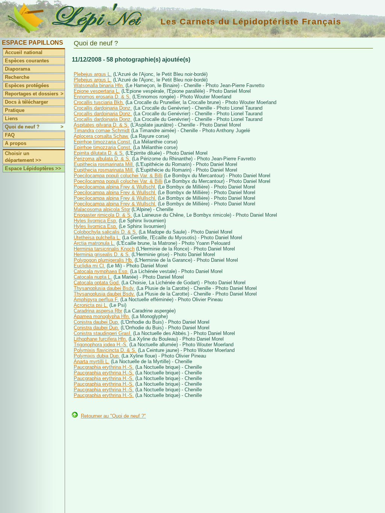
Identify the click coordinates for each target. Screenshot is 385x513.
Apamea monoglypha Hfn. (102, 316)
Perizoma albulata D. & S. (102, 158)
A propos (15, 143)
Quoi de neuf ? (34, 127)
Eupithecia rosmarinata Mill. (104, 164)
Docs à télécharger (26, 102)
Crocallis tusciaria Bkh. (99, 102)
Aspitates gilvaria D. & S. (101, 125)
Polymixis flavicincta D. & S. (105, 350)
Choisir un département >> (23, 157)
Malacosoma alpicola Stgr (102, 209)
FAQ (10, 135)
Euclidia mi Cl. (89, 266)
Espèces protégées (27, 85)
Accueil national (23, 52)
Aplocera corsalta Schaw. (101, 136)
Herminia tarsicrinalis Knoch (104, 249)
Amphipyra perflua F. (96, 299)
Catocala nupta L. (93, 277)
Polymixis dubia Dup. (97, 356)
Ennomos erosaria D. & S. (102, 97)
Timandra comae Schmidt (102, 130)
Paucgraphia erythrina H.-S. (104, 367)
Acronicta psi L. (91, 305)
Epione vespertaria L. (97, 91)
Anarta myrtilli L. (91, 361)
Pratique (14, 110)
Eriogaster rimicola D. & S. (103, 215)
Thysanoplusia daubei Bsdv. (104, 288)
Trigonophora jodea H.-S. (101, 344)
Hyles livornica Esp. (95, 220)
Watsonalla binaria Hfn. (99, 85)
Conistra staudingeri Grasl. (103, 333)
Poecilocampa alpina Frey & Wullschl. (115, 187)
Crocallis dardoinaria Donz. (103, 108)
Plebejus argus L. (93, 74)
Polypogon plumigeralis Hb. (103, 260)
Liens (11, 118)
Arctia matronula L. (94, 243)
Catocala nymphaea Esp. (101, 271)
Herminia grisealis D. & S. (102, 254)
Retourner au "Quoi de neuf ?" (113, 416)
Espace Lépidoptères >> (33, 168)
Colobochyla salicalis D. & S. (105, 232)
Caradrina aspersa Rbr (98, 311)
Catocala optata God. (97, 282)
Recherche (17, 77)
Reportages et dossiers (34, 94)
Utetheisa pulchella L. (97, 237)
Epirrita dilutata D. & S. (99, 153)
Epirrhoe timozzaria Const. (103, 142)
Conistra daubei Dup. (96, 322)
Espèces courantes (27, 60)
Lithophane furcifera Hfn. (100, 339)
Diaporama (17, 69)
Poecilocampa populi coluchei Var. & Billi (118, 175)
